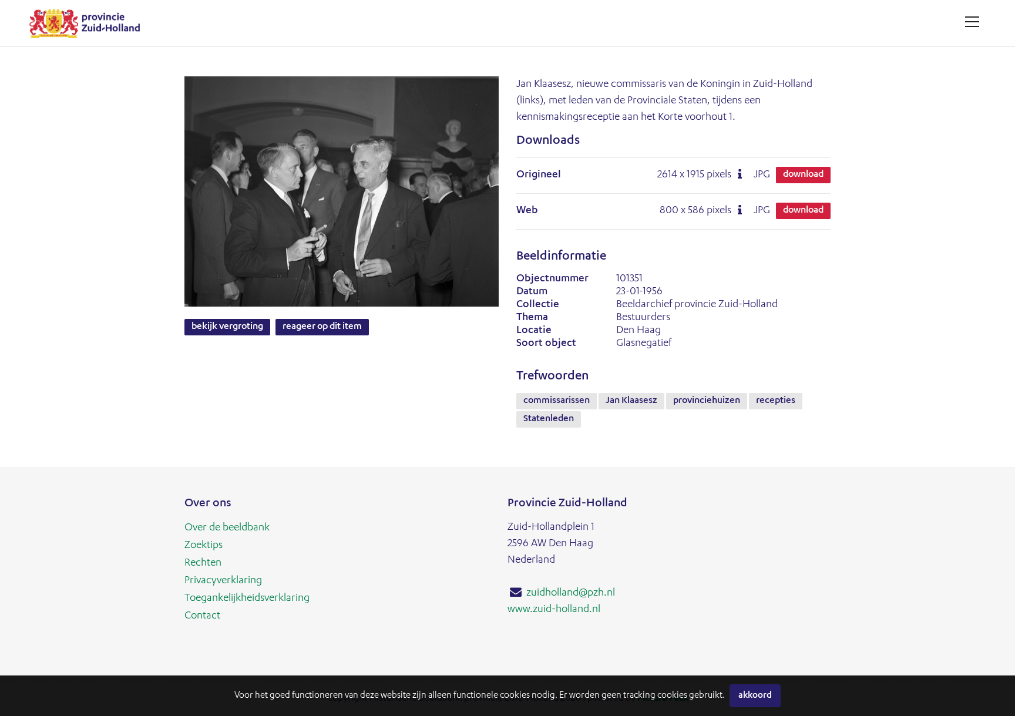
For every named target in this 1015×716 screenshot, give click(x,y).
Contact (202, 616)
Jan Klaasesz (631, 401)
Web (527, 211)
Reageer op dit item (322, 327)
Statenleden (548, 419)
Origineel (538, 175)
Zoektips (203, 546)
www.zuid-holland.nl (554, 610)
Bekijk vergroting (227, 327)
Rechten (202, 563)
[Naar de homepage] (89, 23)
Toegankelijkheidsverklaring (247, 598)
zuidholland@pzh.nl (570, 593)
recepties (775, 401)
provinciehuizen (706, 401)
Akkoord (755, 696)
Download (803, 175)
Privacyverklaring (223, 581)
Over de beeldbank (227, 528)
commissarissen (556, 401)
